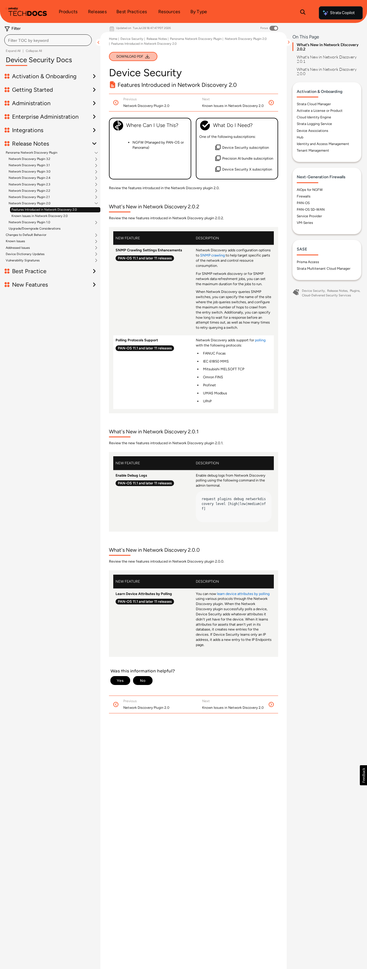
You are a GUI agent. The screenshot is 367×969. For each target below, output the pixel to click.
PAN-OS (303, 203)
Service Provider (309, 216)
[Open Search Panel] (302, 12)
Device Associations (312, 131)
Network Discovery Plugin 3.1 (29, 165)
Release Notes (157, 39)
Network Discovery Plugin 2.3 (29, 184)
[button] (363, 775)
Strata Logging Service (314, 124)
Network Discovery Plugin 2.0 (29, 203)
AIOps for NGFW (310, 190)
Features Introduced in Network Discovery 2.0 (44, 210)
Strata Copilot (342, 12)
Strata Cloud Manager (314, 104)
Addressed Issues (18, 248)
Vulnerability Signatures (23, 260)
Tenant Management (313, 150)
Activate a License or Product (320, 111)
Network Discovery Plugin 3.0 (29, 171)
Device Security (131, 39)
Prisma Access (308, 262)
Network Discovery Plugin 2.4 (29, 178)
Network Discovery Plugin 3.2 (29, 159)
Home (113, 39)
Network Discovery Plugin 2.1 (29, 197)
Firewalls (304, 196)
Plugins (355, 291)
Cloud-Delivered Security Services (326, 295)
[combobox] (48, 40)
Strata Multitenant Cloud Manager (323, 269)
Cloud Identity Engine (314, 117)
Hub (300, 137)
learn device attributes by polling (243, 594)
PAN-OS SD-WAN (311, 209)
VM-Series (305, 223)
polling (260, 340)
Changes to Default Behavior (26, 235)
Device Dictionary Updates (25, 254)
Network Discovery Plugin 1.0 (29, 222)
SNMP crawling (212, 255)
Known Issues (15, 241)
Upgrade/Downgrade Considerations (34, 228)
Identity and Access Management (323, 144)
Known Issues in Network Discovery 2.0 (39, 216)
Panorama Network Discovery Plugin (31, 152)
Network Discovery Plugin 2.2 (29, 191)
